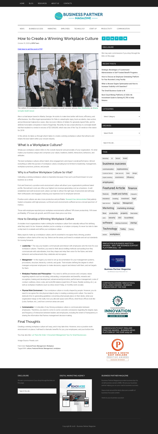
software (107, 222)
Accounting (105, 158)
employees (108, 182)
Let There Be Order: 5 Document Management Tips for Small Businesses (59, 335)
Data (127, 173)
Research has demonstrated (76, 199)
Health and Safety (120, 194)
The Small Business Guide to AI (113, 91)
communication (108, 169)
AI (112, 158)
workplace (57, 348)
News (104, 213)
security (112, 218)
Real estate (134, 213)
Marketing (108, 208)
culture (29, 348)
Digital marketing (107, 177)
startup (133, 223)
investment (125, 198)
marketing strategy (125, 208)
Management (41, 346)
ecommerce (119, 177)
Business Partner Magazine (79, 16)
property (124, 213)
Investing (115, 198)
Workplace (50, 346)
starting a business (121, 223)
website (105, 234)
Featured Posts (31, 346)
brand (125, 158)
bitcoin (118, 158)
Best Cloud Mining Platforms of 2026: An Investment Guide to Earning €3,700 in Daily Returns (118, 97)
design (135, 173)
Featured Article (37, 348)
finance (132, 188)
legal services (106, 203)
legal (134, 199)
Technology (110, 228)
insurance (106, 199)
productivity (113, 213)
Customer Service (107, 173)
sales (104, 218)
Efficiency (130, 177)
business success (114, 163)
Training (131, 229)
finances (106, 194)
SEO (119, 218)
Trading (123, 229)
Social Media (128, 218)
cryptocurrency (122, 169)
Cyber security (119, 173)
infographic (134, 194)
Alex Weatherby (84, 108)
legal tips (116, 203)
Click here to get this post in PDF (30, 49)
